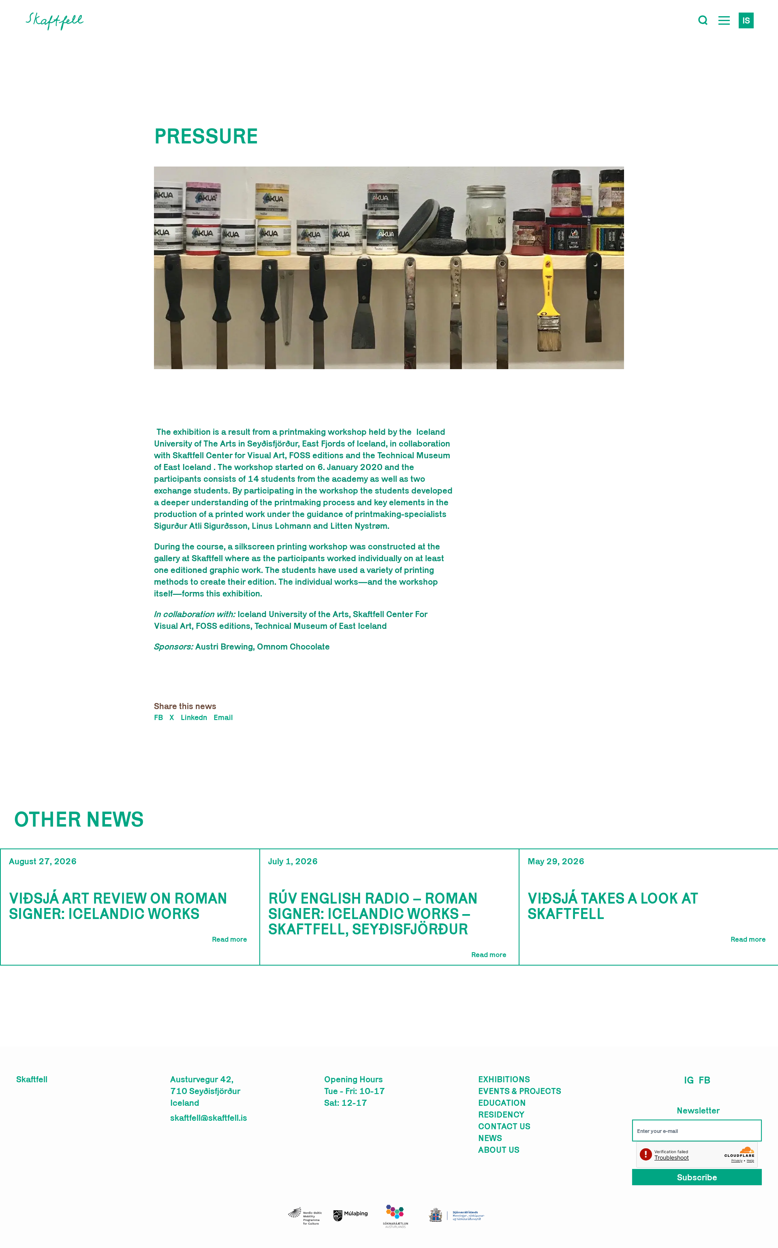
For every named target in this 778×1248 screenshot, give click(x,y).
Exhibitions (504, 1079)
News (490, 1138)
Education (502, 1102)
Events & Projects (519, 1091)
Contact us (504, 1126)
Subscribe (697, 1177)
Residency (501, 1114)
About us (498, 1149)
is (746, 20)
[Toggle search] (703, 20)
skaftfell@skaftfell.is (208, 1117)
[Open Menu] (724, 20)
